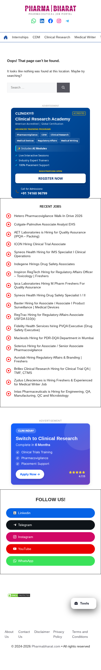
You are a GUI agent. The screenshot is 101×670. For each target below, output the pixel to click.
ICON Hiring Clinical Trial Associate (40, 244)
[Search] (63, 88)
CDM (36, 37)
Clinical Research (57, 37)
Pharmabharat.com (46, 646)
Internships (20, 37)
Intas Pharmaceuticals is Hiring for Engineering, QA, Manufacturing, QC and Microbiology (52, 393)
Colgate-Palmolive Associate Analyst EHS (44, 224)
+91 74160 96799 (34, 193)
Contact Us (24, 634)
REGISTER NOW (50, 178)
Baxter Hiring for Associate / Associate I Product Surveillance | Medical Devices (49, 305)
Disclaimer (42, 632)
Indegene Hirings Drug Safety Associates (44, 264)
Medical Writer (85, 37)
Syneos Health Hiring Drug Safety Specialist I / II (49, 295)
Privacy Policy (58, 634)
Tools (84, 603)
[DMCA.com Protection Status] (19, 596)
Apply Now (30, 474)
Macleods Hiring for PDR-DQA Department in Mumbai (54, 338)
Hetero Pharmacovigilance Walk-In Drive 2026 (48, 216)
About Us (9, 634)
